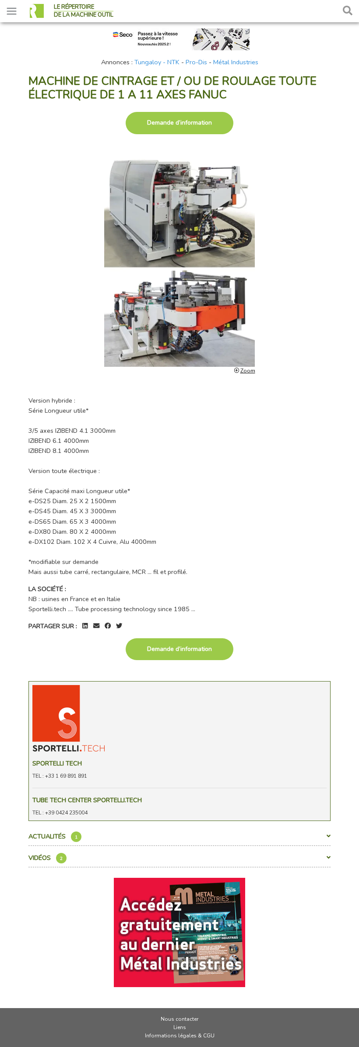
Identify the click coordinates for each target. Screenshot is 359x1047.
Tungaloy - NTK (157, 62)
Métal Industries (235, 62)
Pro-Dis (196, 62)
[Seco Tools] (179, 38)
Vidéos (45, 857)
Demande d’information (179, 122)
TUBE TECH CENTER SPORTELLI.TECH (87, 800)
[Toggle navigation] (11, 11)
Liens (179, 1027)
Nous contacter (179, 1019)
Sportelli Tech (57, 763)
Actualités (52, 836)
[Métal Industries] (179, 931)
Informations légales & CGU (180, 1035)
